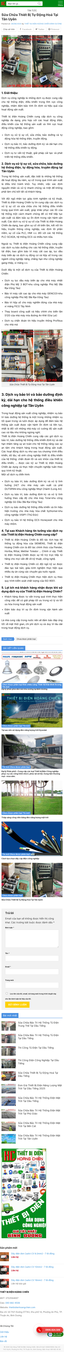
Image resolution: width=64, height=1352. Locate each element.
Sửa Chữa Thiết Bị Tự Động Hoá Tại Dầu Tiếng (38, 1074)
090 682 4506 (12, 1303)
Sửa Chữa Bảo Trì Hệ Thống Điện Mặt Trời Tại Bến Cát (39, 1124)
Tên (7, 953)
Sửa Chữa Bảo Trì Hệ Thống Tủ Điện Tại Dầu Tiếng (38, 1037)
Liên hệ (3, 1336)
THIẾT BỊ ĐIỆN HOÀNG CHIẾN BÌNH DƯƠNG (43, 24)
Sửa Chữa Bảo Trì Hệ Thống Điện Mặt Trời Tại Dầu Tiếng (39, 1099)
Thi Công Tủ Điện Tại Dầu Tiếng (36, 1047)
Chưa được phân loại (26, 639)
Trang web (9, 980)
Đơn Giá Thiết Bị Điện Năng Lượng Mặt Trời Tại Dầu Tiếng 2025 (40, 1087)
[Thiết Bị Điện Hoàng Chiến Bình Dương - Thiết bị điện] (3, 3)
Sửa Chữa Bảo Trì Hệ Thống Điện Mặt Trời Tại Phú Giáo (39, 1112)
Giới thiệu (4, 1332)
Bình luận (9, 928)
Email (8, 967)
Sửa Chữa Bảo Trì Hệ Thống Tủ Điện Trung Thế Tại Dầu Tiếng (38, 1024)
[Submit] (39, 3)
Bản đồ (3, 1341)
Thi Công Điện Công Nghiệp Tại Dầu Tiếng (38, 1062)
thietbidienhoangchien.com (22, 1307)
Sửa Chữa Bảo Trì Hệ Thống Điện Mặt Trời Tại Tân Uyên (39, 1137)
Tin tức (32, 10)
